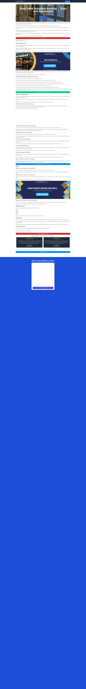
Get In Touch (68, 1)
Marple (17, 231)
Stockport (26, 231)
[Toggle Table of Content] (25, 40)
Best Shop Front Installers (35, 33)
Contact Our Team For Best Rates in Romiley (43, 164)
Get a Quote (43, 17)
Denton (30, 231)
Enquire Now (43, 254)
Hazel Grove (21, 231)
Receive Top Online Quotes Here (43, 233)
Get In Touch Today (43, 38)
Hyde (24, 231)
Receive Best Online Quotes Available (43, 92)
